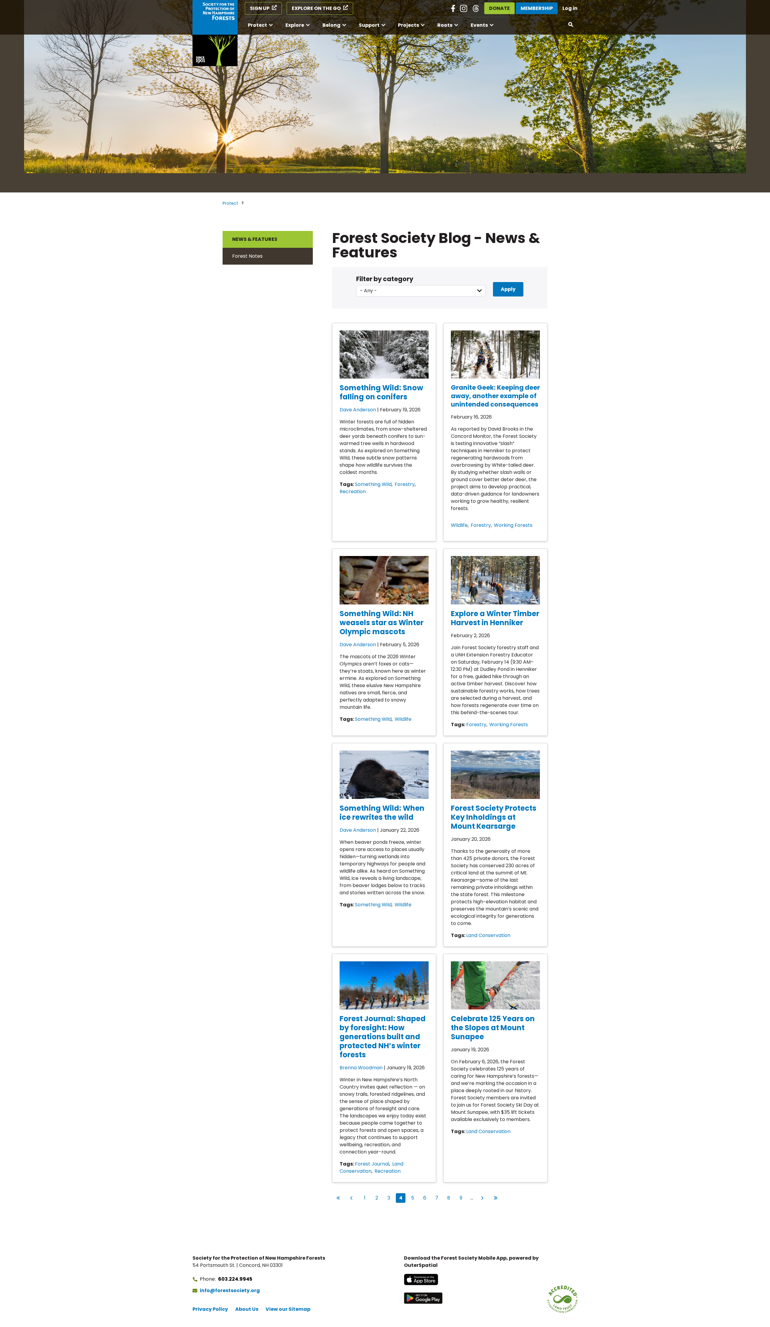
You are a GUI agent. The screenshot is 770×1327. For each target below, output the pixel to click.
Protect (257, 25)
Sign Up (260, 8)
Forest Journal (372, 1163)
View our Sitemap (288, 1309)
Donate (499, 8)
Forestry (405, 484)
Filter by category (384, 279)
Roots (444, 25)
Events (479, 25)
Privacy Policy (210, 1309)
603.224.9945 (235, 1279)
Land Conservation (488, 935)
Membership (537, 8)
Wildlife (459, 525)
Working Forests (513, 525)
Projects (408, 25)
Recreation (353, 491)
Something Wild (373, 484)
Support (369, 25)
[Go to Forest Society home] (215, 33)
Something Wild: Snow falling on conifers (381, 392)
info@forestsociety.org (230, 1290)
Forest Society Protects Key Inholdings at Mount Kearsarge (493, 817)
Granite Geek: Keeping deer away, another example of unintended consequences (495, 396)
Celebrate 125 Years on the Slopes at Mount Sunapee (493, 1028)
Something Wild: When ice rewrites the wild (382, 812)
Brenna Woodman (361, 1067)
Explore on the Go (316, 8)
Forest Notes (247, 256)
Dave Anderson (358, 409)
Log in (570, 8)
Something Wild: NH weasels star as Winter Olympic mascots (382, 623)
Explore (294, 25)
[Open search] (570, 24)
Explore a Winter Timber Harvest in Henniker (495, 618)
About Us (246, 1309)
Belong (331, 25)
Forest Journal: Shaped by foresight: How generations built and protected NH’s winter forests (383, 1037)
